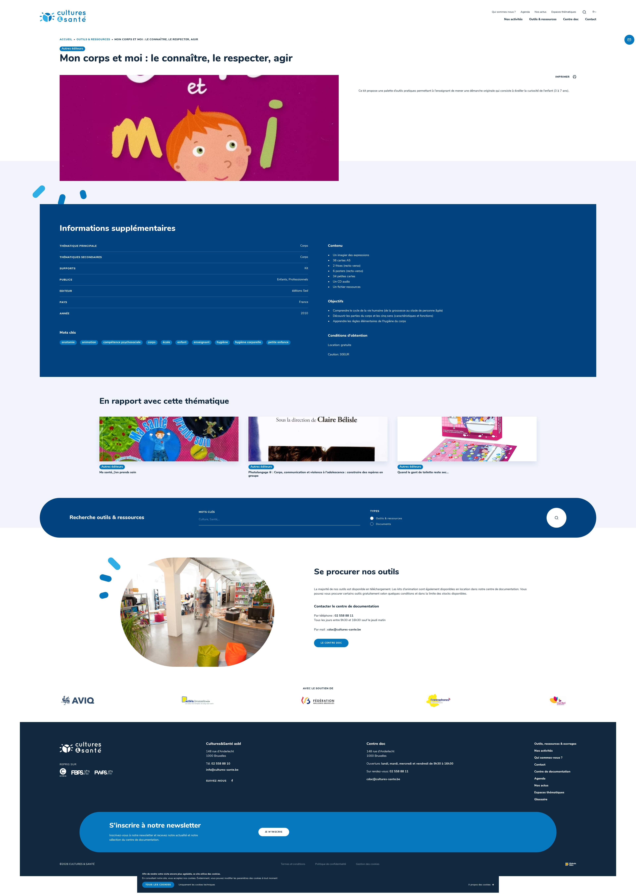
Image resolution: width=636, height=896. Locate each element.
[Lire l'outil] (168, 439)
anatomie (68, 342)
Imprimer (562, 77)
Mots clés (207, 512)
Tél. (218, 763)
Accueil (66, 39)
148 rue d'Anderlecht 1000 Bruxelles (220, 754)
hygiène (222, 342)
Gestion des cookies (367, 864)
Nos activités (513, 19)
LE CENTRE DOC (331, 643)
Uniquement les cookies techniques (197, 885)
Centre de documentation (552, 771)
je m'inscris (274, 832)
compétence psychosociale (122, 342)
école (166, 342)
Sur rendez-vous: (387, 771)
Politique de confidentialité (330, 864)
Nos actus (540, 12)
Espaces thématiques (563, 12)
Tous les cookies (158, 885)
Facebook (232, 780)
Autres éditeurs (72, 48)
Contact (590, 19)
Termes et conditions (293, 864)
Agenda (525, 12)
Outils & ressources (542, 19)
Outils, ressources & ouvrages (555, 744)
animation (89, 342)
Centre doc (571, 19)
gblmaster (584, 12)
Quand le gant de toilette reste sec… (423, 472)
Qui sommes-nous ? (504, 12)
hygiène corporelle (248, 342)
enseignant (202, 342)
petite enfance (278, 342)
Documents (383, 524)
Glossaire (540, 799)
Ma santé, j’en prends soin (117, 472)
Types (374, 511)
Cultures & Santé (80, 747)
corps (152, 342)
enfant (181, 342)
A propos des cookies (479, 885)
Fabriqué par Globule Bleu (570, 864)
